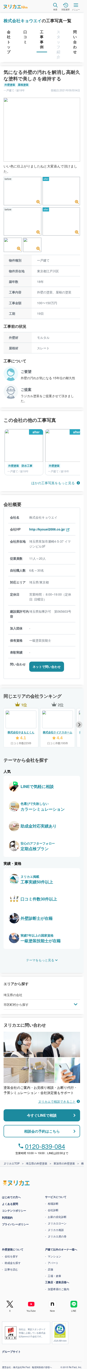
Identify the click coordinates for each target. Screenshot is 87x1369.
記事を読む (11, 1269)
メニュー (76, 9)
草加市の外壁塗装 (64, 1163)
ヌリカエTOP (12, 1163)
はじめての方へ (11, 1197)
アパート (53, 1263)
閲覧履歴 (66, 9)
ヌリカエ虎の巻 (57, 1236)
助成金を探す (13, 1263)
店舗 (50, 1269)
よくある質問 (10, 1204)
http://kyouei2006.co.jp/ (47, 529)
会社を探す (11, 1256)
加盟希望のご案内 (58, 1289)
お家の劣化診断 (57, 1217)
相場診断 (53, 1203)
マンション (54, 1256)
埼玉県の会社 (13, 995)
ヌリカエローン (57, 1223)
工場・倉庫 (54, 1276)
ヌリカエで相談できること (57, 1101)
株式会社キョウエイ (23, 21)
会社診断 (53, 1210)
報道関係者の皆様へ (42, 1367)
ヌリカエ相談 (56, 1230)
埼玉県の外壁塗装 (36, 1163)
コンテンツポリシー (14, 1210)
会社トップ (8, 42)
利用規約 (7, 1217)
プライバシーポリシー (15, 1224)
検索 (55, 9)
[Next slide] (79, 724)
